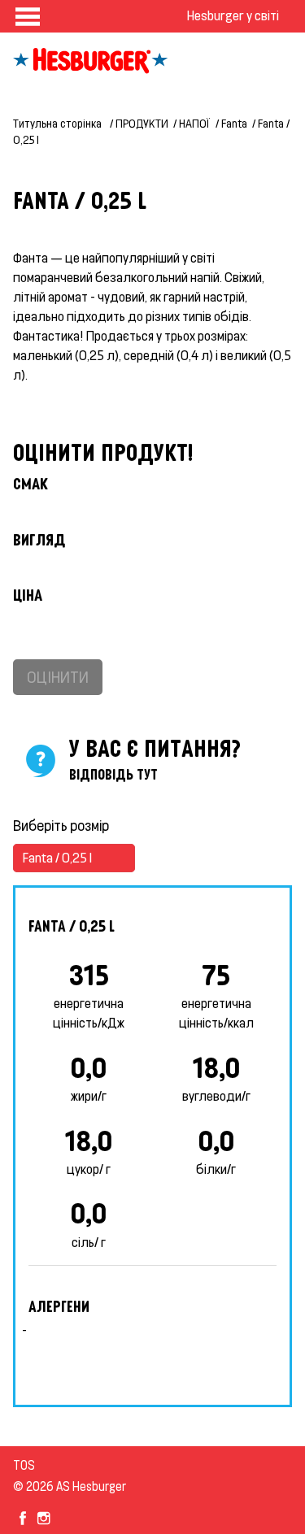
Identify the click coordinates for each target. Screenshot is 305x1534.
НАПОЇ (194, 123)
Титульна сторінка (58, 123)
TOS (24, 1465)
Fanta (234, 123)
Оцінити (58, 676)
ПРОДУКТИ (141, 123)
